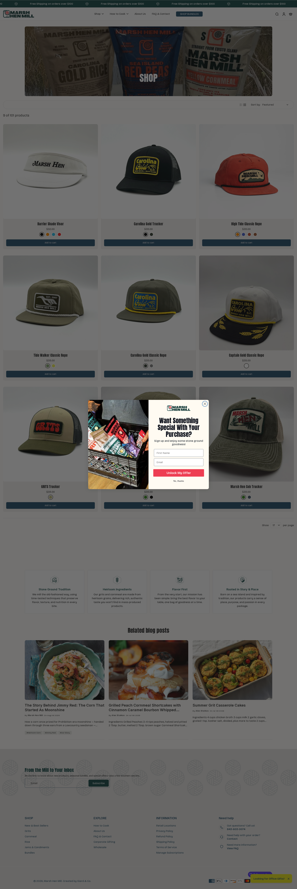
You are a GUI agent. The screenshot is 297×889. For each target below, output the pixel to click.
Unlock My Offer (179, 473)
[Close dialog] (205, 404)
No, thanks (178, 481)
